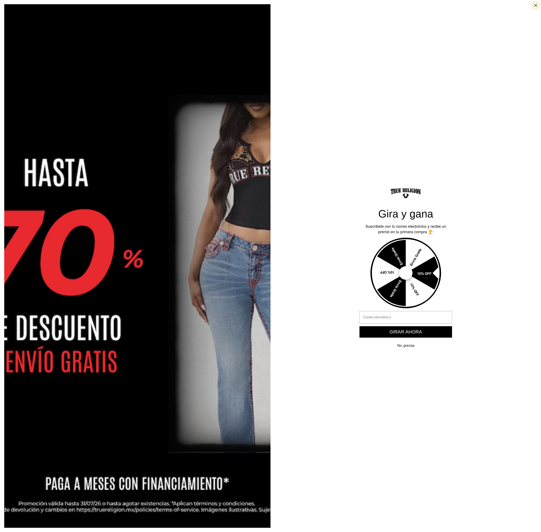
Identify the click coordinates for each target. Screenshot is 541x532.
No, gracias (405, 345)
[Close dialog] (535, 5)
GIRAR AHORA (405, 331)
